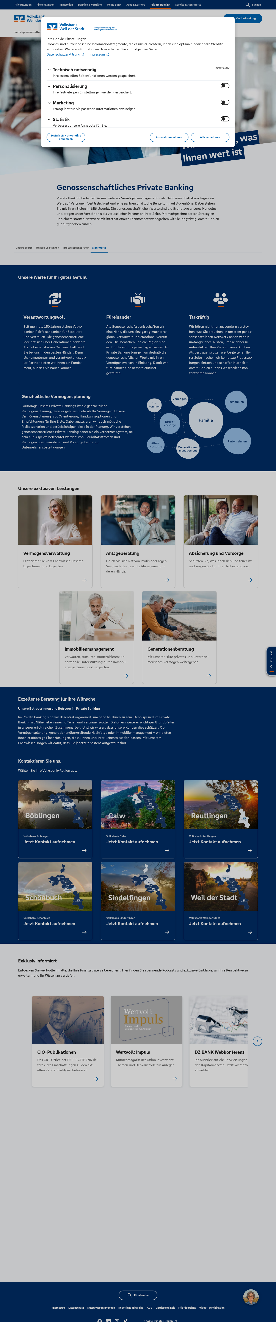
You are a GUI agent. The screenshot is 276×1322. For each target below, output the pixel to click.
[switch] (225, 85)
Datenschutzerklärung (64, 54)
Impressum (97, 54)
